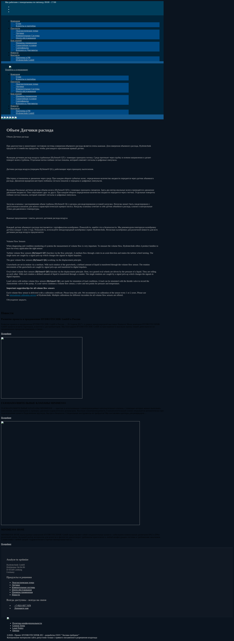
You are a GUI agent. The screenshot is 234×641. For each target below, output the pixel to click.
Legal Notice (17, 628)
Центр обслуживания (22, 590)
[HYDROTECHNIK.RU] (9, 64)
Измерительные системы (23, 587)
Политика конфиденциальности (27, 623)
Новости (16, 595)
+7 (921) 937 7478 (22, 605)
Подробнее (6, 334)
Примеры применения (22, 592)
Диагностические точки (23, 582)
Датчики (16, 585)
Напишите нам (21, 608)
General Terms (18, 626)
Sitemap (15, 630)
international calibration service (23, 295)
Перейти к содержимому (16, 70)
